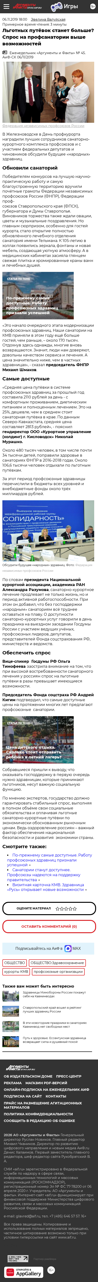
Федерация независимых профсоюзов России (43, 126)
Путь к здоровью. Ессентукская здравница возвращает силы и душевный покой (54, 1040)
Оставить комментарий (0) (49, 926)
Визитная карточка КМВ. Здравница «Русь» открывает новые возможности (45, 887)
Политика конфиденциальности (38, 1114)
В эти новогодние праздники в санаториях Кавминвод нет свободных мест (55, 1024)
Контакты (56, 1096)
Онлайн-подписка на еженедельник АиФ (46, 1090)
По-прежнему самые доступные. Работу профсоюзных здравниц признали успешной (49, 860)
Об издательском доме (28, 1076)
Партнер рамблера (45, 1259)
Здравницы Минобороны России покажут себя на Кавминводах (54, 994)
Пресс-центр (68, 1076)
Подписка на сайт (23, 1096)
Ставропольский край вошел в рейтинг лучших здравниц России (52, 1009)
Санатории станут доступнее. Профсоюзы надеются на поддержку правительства (43, 875)
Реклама (13, 1083)
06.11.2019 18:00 (14, 19)
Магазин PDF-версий (46, 1083)
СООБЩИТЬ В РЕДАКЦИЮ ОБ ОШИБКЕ (39, 1121)
